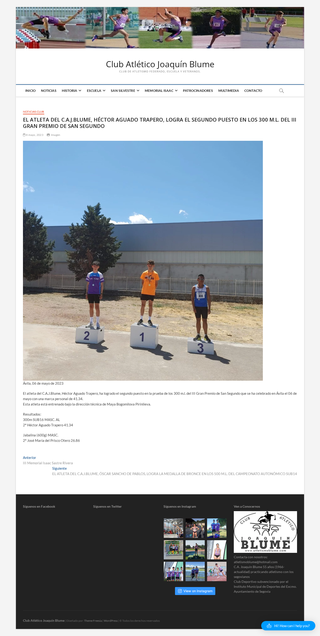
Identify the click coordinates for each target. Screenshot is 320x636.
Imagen (55, 135)
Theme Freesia (93, 620)
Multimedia (228, 91)
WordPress (111, 620)
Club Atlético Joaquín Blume (160, 64)
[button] (288, 625)
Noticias (48, 91)
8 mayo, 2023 (34, 135)
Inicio (30, 91)
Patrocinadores (198, 91)
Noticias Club (33, 111)
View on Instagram (197, 591)
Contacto (253, 91)
